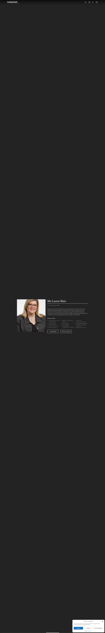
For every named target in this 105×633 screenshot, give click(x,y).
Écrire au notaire (66, 331)
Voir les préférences (98, 628)
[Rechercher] (94, 2)
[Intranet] (90, 2)
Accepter (78, 628)
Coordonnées (53, 331)
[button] (102, 621)
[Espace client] (86, 2)
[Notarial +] (13, 3)
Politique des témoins (87, 630)
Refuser (88, 628)
